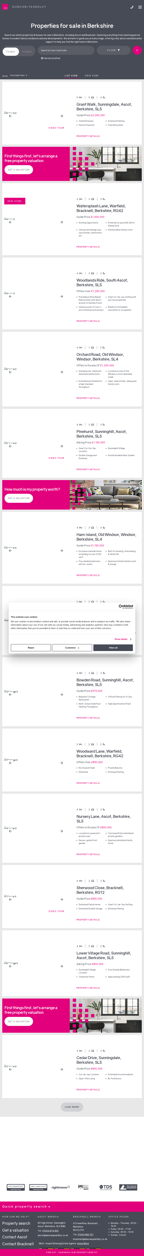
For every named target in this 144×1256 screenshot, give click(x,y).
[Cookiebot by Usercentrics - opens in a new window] (121, 607)
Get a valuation (19, 170)
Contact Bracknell (18, 1243)
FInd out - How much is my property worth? (72, 1252)
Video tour (56, 128)
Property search (16, 1223)
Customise (70, 647)
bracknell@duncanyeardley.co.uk (90, 1239)
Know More (83, 1243)
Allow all (113, 647)
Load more (72, 1107)
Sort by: (5, 76)
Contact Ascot (14, 1237)
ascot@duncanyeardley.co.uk (53, 1235)
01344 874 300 (50, 1230)
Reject (31, 647)
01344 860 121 (85, 1234)
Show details (121, 639)
